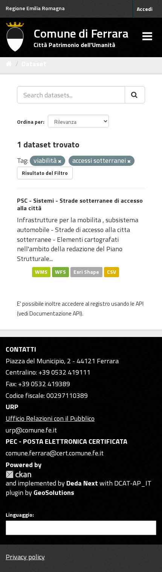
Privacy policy (25, 557)
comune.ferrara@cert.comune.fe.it (55, 453)
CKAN (18, 474)
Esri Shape (86, 272)
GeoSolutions (54, 492)
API (140, 303)
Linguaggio (19, 515)
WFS (60, 272)
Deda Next (82, 483)
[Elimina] (59, 161)
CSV (111, 272)
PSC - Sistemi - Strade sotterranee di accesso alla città (80, 204)
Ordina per (30, 122)
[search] (135, 94)
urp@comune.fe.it (31, 430)
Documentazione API (55, 313)
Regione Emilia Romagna (35, 8)
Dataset (33, 64)
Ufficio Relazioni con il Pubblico (50, 418)
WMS (41, 272)
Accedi (145, 9)
